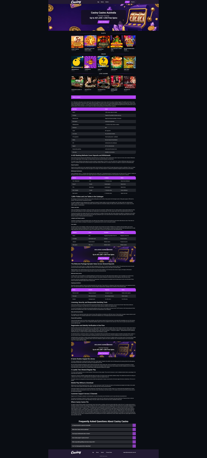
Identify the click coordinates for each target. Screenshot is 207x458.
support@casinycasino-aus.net (129, 452)
